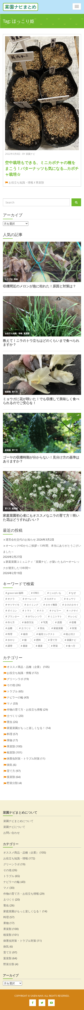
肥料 (38, 640)
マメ (9, 703)
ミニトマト (56, 616)
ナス (41, 610)
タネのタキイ (71, 604)
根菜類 (11, 752)
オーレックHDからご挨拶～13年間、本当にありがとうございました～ (42, 548)
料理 (10, 634)
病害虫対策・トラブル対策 (23, 758)
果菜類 (40, 182)
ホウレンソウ (35, 616)
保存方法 (29, 622)
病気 (9, 765)
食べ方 (71, 645)
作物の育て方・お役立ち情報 (24, 709)
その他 (11, 685)
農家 (25, 645)
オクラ (11, 598)
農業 (40, 645)
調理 (10, 645)
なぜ (73, 593)
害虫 (42, 628)
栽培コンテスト (46, 634)
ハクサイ (73, 610)
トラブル (12, 691)
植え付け (70, 634)
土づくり (26, 628)
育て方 (53, 640)
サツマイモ (13, 604)
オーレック (31, 598)
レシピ (73, 616)
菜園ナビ (71, 640)
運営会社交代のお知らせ (21, 539)
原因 (59, 622)
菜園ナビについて (14, 827)
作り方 (11, 622)
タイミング (32, 604)
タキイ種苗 (51, 604)
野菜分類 (12, 783)
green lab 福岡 (15, 593)
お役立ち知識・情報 (21, 182)
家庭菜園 (58, 628)
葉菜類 (11, 777)
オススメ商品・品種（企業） (24, 667)
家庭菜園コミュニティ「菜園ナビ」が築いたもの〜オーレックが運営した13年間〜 (41, 565)
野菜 (55, 645)
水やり (11, 640)
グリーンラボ (15, 679)
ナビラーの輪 (15, 697)
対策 (74, 628)
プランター (13, 616)
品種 (10, 628)
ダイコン (12, 610)
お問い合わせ (11, 833)
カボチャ (51, 598)
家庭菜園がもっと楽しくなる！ (26, 728)
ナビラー (56, 610)
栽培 (25, 634)
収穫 (73, 622)
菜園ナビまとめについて (18, 821)
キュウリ (71, 598)
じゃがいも (55, 593)
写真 (45, 622)
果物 (9, 740)
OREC (36, 593)
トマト (28, 610)
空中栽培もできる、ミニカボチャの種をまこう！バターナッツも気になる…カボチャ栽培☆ (42, 168)
